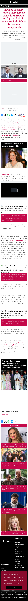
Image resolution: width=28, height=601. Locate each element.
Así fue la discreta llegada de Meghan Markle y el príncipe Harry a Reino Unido (14, 488)
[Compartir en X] (5, 115)
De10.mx (17, 561)
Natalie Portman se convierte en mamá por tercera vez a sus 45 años (14, 445)
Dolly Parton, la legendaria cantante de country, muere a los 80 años (13, 532)
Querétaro (18, 542)
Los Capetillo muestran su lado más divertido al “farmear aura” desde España (13, 465)
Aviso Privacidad (5, 590)
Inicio (2, 568)
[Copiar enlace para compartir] (15, 115)
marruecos (5, 414)
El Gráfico (18, 559)
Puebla (17, 548)
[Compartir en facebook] (2, 115)
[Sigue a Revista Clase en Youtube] (8, 6)
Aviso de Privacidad (15, 583)
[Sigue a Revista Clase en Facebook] (2, 6)
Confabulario (18, 565)
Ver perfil (23, 116)
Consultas (13, 590)
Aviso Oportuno (19, 567)
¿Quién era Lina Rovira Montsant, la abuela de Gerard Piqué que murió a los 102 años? (14, 511)
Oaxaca (17, 546)
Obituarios (18, 569)
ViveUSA (17, 563)
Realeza (3, 108)
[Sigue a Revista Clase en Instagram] (6, 6)
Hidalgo (17, 550)
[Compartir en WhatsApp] (8, 115)
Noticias (3, 570)
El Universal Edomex (18, 552)
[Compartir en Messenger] (12, 115)
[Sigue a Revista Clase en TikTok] (4, 6)
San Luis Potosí (19, 544)
